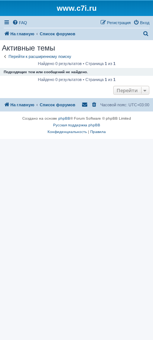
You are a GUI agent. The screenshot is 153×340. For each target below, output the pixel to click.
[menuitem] (19, 22)
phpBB (64, 118)
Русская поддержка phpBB (76, 125)
